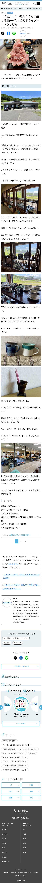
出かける (8, 8)
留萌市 (23, 28)
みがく (4, 843)
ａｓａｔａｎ (13, 564)
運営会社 (6, 872)
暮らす (4, 838)
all (11, 785)
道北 (10, 791)
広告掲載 (13, 872)
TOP (2, 8)
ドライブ (30, 28)
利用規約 (36, 872)
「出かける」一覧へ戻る (21, 666)
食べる (4, 829)
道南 (31, 791)
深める (4, 852)
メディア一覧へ (21, 723)
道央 (31, 798)
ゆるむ (4, 857)
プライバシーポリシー (21, 876)
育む (3, 848)
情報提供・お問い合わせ (24, 872)
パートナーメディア (21, 869)
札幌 (31, 785)
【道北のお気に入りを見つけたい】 (11, 28)
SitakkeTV (5, 861)
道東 (10, 798)
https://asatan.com (19, 622)
